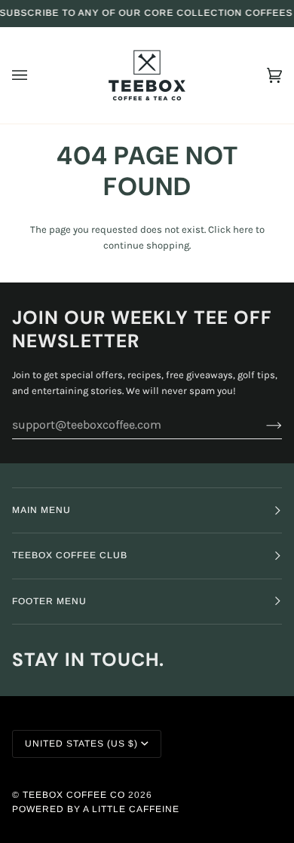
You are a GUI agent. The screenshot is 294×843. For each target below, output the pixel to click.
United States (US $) (81, 743)
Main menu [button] (41, 510)
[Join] (262, 425)
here (243, 229)
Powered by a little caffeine (95, 809)
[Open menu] (34, 75)
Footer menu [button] (49, 601)
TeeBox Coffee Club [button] (69, 555)
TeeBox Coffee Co (74, 795)
